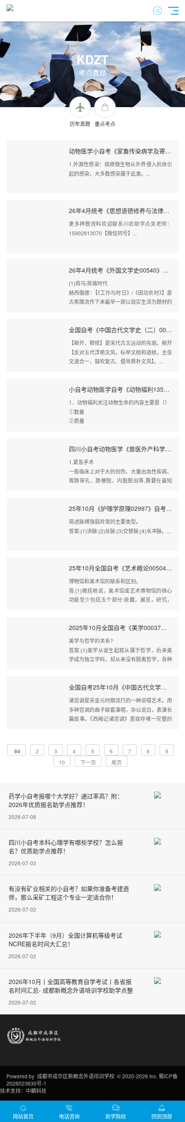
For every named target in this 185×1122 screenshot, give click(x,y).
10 (62, 762)
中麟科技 (36, 1090)
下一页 (88, 762)
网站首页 (23, 1116)
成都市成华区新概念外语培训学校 (75, 1076)
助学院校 (115, 1116)
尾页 (116, 762)
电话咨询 (69, 1116)
